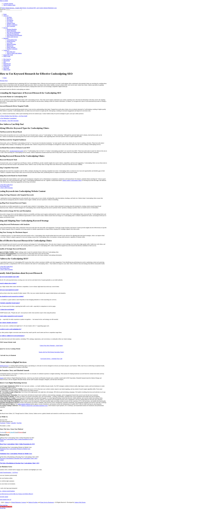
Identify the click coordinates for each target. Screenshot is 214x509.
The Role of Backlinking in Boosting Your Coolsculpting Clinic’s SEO (18, 458)
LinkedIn (13, 423)
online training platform (24, 404)
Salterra (7, 502)
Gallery (2, 440)
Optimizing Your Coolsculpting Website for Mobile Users (15, 448)
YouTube (19, 423)
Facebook (2, 423)
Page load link (4, 505)
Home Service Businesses (47, 502)
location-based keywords (16, 151)
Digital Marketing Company (18, 502)
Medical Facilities (33, 502)
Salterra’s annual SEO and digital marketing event (34, 405)
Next (6, 80)
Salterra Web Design (80, 502)
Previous (2, 80)
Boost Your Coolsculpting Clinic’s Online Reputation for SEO (16, 439)
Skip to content (4, 0)
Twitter (8, 423)
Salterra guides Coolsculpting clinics (72, 180)
